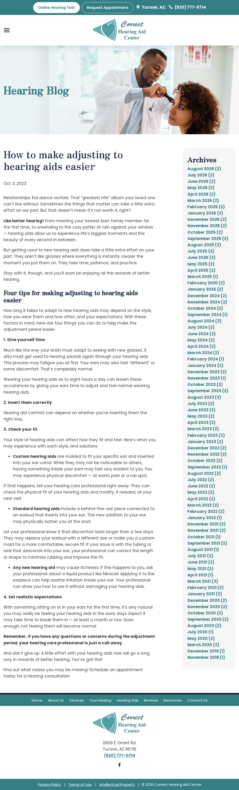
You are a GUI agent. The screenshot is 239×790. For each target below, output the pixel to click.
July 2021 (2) (200, 556)
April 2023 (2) (201, 422)
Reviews (151, 700)
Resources (173, 700)
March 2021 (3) (202, 581)
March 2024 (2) (203, 353)
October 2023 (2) (205, 384)
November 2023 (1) (206, 378)
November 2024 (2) (207, 302)
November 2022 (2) (207, 454)
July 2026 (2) (200, 175)
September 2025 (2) (207, 238)
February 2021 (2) (205, 587)
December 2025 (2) (207, 219)
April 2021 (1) (200, 575)
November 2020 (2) (207, 607)
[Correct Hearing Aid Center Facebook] (119, 766)
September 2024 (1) (207, 314)
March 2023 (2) (203, 429)
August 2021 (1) (203, 549)
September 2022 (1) (207, 467)
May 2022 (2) (200, 492)
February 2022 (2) (206, 511)
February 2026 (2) (206, 207)
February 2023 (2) (206, 435)
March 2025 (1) (202, 276)
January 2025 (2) (205, 289)
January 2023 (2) (205, 441)
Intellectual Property (117, 784)
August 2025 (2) (204, 245)
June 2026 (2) (201, 181)
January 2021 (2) (204, 594)
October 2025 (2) (205, 232)
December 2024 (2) (207, 296)
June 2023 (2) (201, 410)
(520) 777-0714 (190, 7)
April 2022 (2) (201, 499)
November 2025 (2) (207, 226)
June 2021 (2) (200, 562)
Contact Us (197, 700)
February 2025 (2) (206, 283)
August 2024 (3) (204, 321)
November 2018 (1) (206, 657)
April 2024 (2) (201, 346)
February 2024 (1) (205, 359)
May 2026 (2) (200, 187)
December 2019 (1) (206, 651)
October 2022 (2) (204, 460)
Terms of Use (80, 784)
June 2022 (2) (201, 486)
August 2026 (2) (204, 169)
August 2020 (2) (204, 625)
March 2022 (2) (203, 505)
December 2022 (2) (206, 448)
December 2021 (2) (206, 524)
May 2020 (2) (201, 638)
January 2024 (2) (205, 365)
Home (37, 700)
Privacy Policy (49, 784)
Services (76, 700)
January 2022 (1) (204, 518)
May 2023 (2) (200, 416)
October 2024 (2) (205, 308)
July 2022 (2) (200, 480)
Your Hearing (100, 700)
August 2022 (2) (204, 473)
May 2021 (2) (200, 568)
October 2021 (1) (204, 537)
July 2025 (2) (200, 251)
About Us (56, 700)
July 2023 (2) (200, 403)
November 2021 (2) (206, 530)
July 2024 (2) (200, 327)
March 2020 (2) (203, 645)
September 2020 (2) (207, 619)
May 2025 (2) (200, 264)
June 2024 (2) (201, 334)
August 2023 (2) (204, 397)
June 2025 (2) (201, 257)
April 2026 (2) (201, 194)
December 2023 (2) (207, 372)
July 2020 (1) (200, 632)
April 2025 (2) (201, 270)
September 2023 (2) (207, 391)
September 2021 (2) (207, 543)
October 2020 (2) (205, 613)
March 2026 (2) (203, 200)
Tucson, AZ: (153, 7)
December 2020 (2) (207, 600)
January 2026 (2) (205, 213)
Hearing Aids (127, 700)
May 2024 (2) (201, 340)
